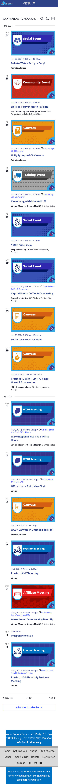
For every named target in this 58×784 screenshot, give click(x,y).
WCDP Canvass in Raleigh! (26, 339)
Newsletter (48, 757)
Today (29, 698)
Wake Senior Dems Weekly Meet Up (32, 619)
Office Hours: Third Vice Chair (28, 486)
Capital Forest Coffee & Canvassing (32, 293)
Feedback (21, 762)
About (33, 751)
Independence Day (22, 635)
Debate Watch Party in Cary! (28, 63)
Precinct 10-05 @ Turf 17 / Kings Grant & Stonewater (29, 380)
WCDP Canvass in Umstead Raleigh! (32, 529)
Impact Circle (21, 757)
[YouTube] (41, 763)
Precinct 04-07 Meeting (25, 573)
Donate (35, 757)
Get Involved (20, 751)
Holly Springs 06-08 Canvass (27, 155)
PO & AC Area (47, 751)
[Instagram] (35, 763)
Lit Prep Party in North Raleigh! (29, 106)
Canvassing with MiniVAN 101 (28, 201)
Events (7, 757)
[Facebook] (30, 763)
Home (6, 751)
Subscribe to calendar (27, 707)
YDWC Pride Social (21, 245)
